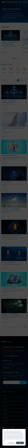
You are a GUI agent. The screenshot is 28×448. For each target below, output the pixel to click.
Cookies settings (11, 442)
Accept (20, 442)
